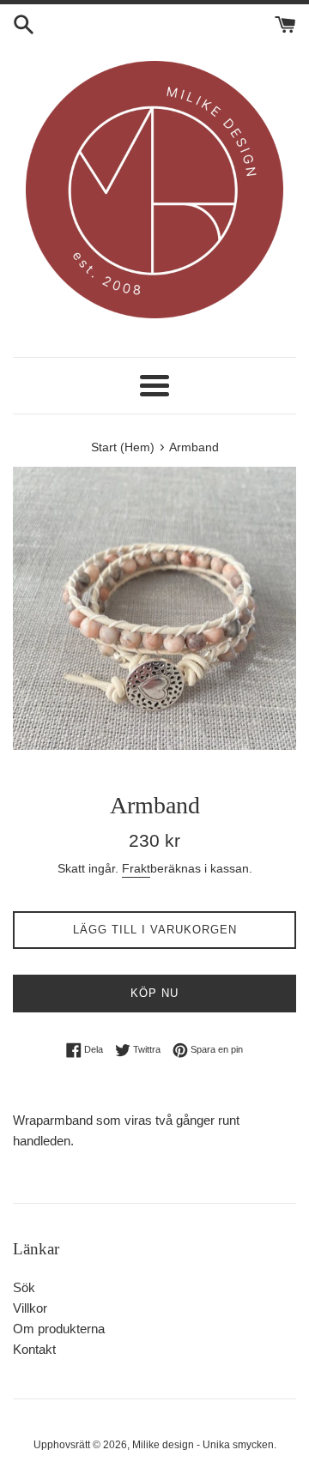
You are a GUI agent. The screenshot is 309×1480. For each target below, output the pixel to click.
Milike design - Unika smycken (203, 1445)
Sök (24, 1287)
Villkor (30, 1308)
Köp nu (154, 993)
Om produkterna (59, 1328)
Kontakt (34, 1349)
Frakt (136, 868)
